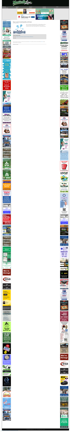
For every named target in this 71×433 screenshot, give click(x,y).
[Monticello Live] (26, 19)
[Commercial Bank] (7, 268)
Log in (44, 429)
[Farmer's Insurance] (7, 134)
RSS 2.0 (42, 41)
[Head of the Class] (7, 342)
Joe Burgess (35, 429)
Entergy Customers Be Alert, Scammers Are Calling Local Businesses (24, 36)
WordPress (41, 429)
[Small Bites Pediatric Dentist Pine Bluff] (7, 79)
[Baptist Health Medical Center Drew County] (45, 19)
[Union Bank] (64, 40)
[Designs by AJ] (7, 375)
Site (29, 41)
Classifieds (6, 23)
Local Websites (7, 26)
